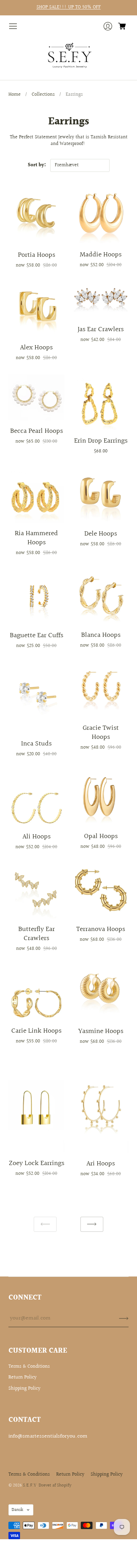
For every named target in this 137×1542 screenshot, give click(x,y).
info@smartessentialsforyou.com (47, 1436)
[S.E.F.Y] (68, 55)
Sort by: (37, 165)
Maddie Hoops (101, 254)
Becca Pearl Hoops (36, 431)
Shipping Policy (24, 1388)
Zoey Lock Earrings (36, 1163)
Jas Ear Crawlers (101, 329)
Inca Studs (36, 743)
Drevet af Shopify (55, 1485)
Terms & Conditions (29, 1366)
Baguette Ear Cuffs (36, 635)
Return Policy (22, 1377)
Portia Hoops (36, 255)
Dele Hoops (100, 533)
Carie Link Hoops (36, 1031)
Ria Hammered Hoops (36, 538)
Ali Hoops (36, 836)
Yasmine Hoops (100, 1031)
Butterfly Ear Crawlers (36, 934)
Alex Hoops (36, 347)
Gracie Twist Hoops (101, 732)
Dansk (17, 1509)
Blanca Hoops (100, 635)
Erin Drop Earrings (101, 440)
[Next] (91, 1224)
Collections (43, 95)
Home (14, 95)
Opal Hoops (101, 836)
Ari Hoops (100, 1163)
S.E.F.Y (29, 1485)
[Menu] (13, 26)
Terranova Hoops (100, 929)
